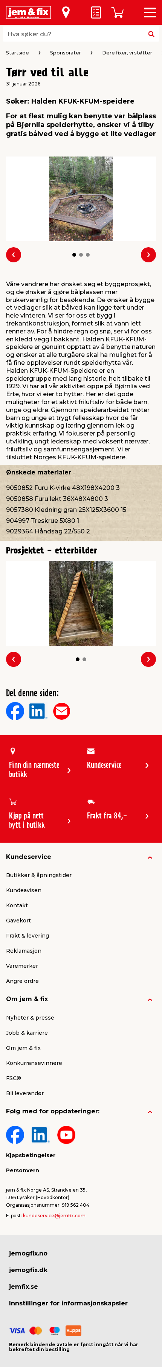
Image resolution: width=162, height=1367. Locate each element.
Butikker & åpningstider (39, 875)
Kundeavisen (23, 890)
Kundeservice (28, 856)
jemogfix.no (28, 1253)
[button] (74, 255)
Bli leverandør (25, 1093)
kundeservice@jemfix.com (54, 1215)
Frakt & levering (27, 935)
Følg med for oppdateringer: (52, 1111)
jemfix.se (23, 1286)
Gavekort (18, 920)
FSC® (13, 1078)
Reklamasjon (23, 950)
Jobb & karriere (27, 1032)
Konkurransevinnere (34, 1063)
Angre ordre (22, 981)
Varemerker (22, 965)
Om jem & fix (27, 999)
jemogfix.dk (28, 1270)
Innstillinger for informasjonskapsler (68, 1303)
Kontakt (17, 905)
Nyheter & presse (30, 1017)
